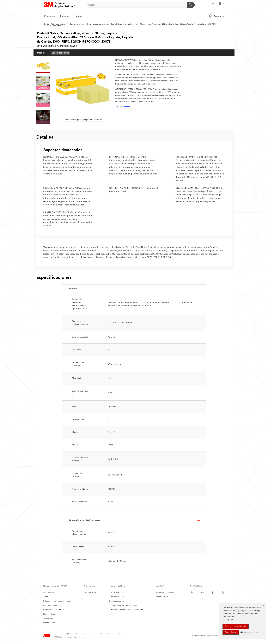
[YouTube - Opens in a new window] (202, 592)
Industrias (65, 16)
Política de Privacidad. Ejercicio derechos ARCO (85, 634)
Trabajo (46, 597)
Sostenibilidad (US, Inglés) (53, 610)
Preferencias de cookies (113, 634)
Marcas (79, 16)
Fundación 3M (49, 623)
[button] (249, 632)
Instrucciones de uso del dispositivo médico (126, 610)
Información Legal (60, 634)
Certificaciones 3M (116, 601)
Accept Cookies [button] (230, 632)
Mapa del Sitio (162, 597)
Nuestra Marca (49, 614)
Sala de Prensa (90, 592)
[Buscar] (191, 5)
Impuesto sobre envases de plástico (123, 605)
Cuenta (217, 16)
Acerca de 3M (49, 592)
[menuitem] (41, 53)
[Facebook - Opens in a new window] (212, 592)
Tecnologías (48, 618)
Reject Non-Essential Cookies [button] (235, 626)
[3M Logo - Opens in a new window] (59, 5)
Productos (49, 16)
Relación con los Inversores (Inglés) (57, 601)
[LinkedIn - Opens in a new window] (192, 592)
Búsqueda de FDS (116, 592)
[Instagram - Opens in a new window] (223, 592)
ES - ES (215, 4)
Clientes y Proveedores (52, 605)
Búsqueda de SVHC (117, 597)
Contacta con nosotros (165, 592)
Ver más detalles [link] (122, 106)
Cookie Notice (229, 620)
